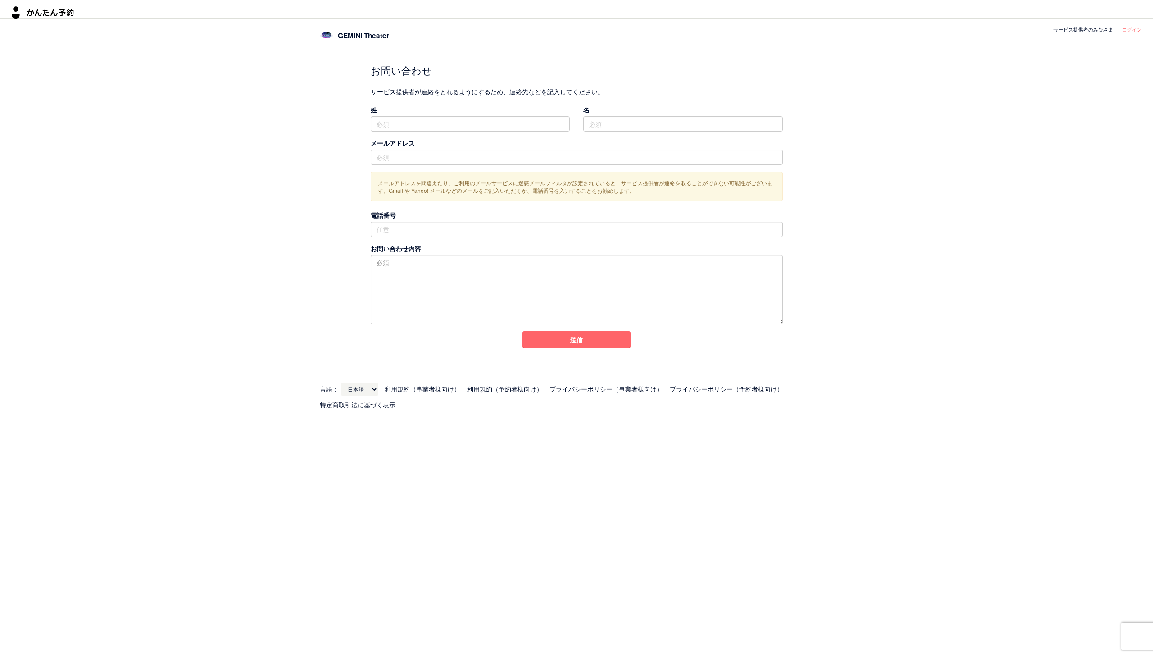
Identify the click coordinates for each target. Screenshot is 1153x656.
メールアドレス (393, 142)
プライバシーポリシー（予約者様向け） (726, 388)
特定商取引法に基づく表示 (357, 404)
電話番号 (383, 214)
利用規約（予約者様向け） (505, 388)
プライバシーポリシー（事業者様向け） (606, 388)
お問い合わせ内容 (396, 248)
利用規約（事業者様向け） (422, 388)
